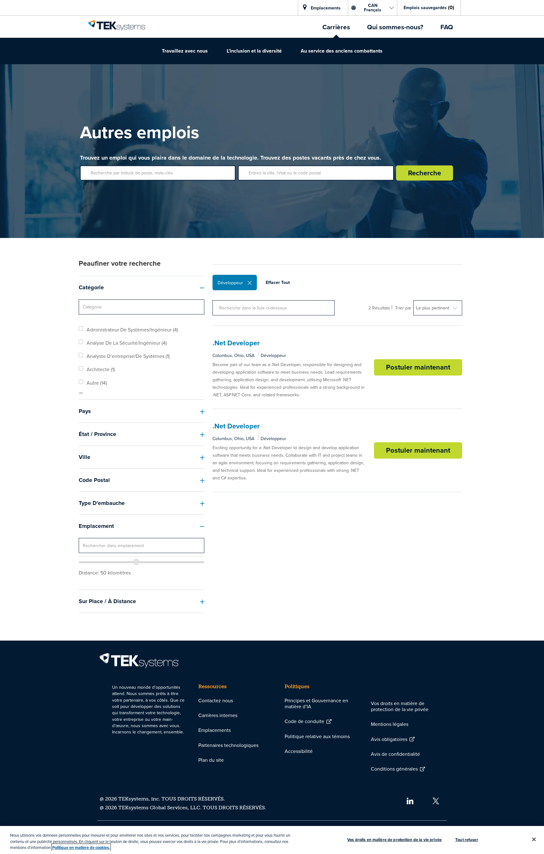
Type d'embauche (102, 503)
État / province (97, 434)
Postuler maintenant (424, 366)
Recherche (424, 173)
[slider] (136, 562)
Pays (85, 411)
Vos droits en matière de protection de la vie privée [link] (399, 706)
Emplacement (96, 526)
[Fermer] (534, 839)
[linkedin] (409, 800)
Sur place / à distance (107, 601)
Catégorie (91, 287)
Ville (84, 457)
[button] (249, 283)
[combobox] (141, 545)
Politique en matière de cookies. (81, 848)
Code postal (94, 480)
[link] (116, 25)
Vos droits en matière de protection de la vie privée (394, 839)
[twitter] (435, 800)
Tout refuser (466, 839)
